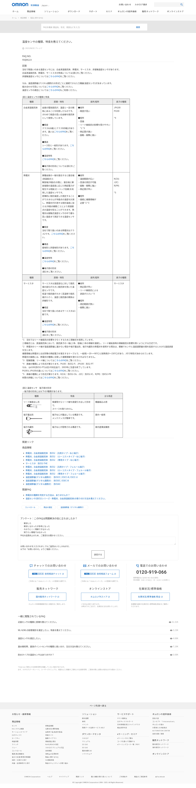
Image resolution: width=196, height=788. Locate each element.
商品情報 (23, 18)
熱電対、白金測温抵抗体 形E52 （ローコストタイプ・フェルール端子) (58, 470)
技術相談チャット (53, 573)
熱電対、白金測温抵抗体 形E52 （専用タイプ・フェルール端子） (56, 473)
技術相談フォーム (105, 573)
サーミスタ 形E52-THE (36, 463)
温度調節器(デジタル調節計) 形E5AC (43, 483)
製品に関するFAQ (36, 18)
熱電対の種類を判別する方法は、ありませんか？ (48, 495)
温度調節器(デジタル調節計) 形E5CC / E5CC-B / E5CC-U (52, 477)
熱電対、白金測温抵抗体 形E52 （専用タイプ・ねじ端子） (53, 459)
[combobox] (94, 27)
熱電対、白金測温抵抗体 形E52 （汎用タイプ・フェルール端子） (56, 466)
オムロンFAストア (98, 596)
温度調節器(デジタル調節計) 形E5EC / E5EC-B (47, 480)
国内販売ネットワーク (46, 596)
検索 (138, 27)
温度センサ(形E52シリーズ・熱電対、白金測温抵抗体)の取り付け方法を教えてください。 (66, 498)
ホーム (14, 18)
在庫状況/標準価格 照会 (149, 596)
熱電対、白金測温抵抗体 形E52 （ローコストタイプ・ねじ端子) (55, 456)
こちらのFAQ (54, 76)
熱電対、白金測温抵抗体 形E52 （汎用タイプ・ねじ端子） (53, 453)
